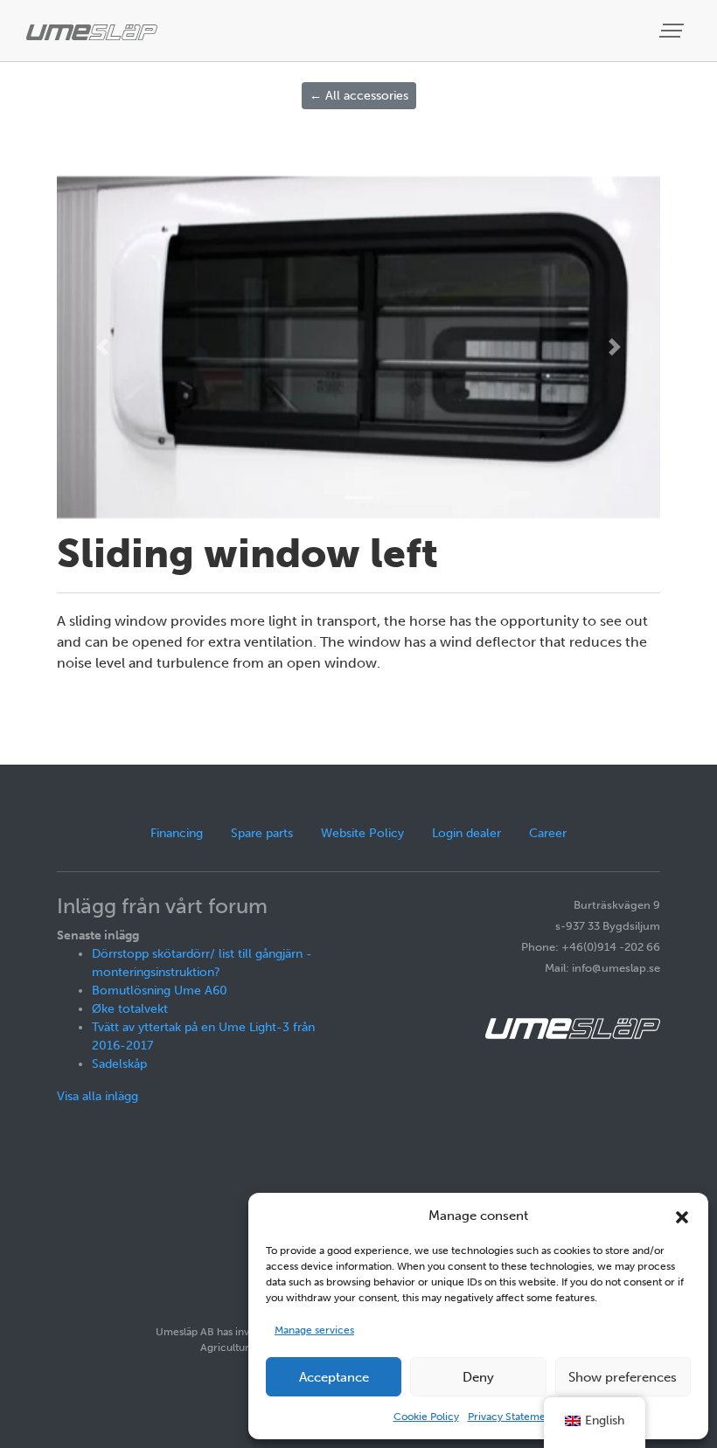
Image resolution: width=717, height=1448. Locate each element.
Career (548, 833)
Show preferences (622, 1377)
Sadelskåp (119, 1064)
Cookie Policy (426, 1416)
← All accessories (359, 95)
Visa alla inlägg (97, 1096)
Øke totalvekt (130, 1008)
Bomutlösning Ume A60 (159, 990)
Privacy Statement (511, 1416)
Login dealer (466, 833)
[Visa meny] (673, 31)
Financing (176, 833)
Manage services (314, 1330)
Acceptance (334, 1377)
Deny (478, 1377)
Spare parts (262, 833)
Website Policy (362, 833)
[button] (682, 1215)
